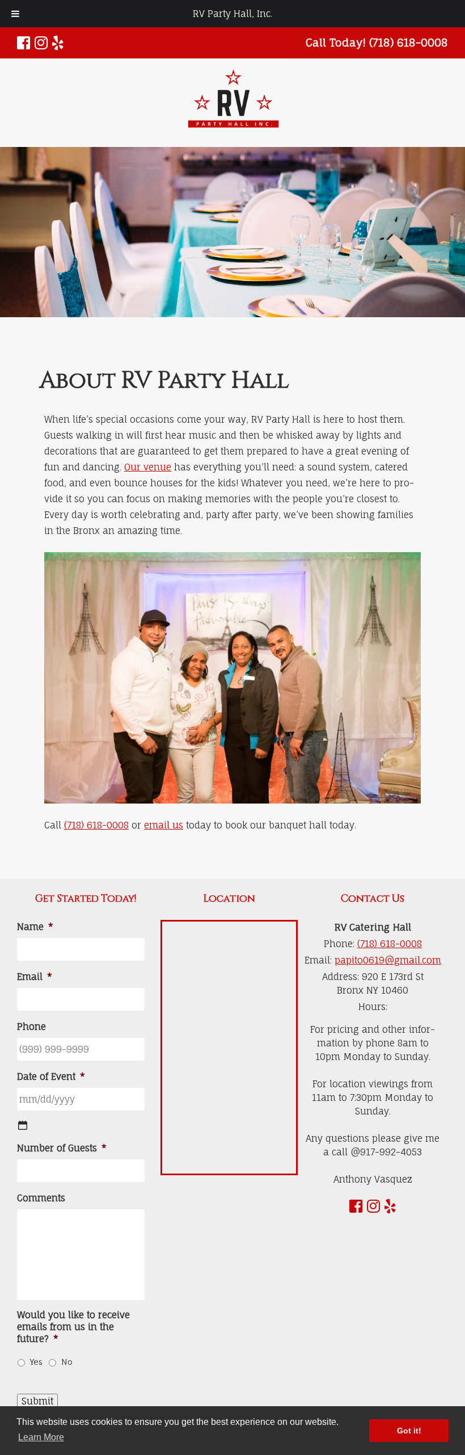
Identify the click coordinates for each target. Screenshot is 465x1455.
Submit (37, 1401)
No (67, 1361)
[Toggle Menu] (15, 13)
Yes (36, 1361)
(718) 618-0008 (96, 825)
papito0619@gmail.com (388, 960)
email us (163, 825)
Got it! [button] (409, 1430)
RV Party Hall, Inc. (232, 13)
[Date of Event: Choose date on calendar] (22, 1125)
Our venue (147, 467)
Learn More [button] (41, 1437)
